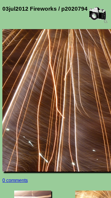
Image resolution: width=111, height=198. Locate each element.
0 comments (15, 180)
